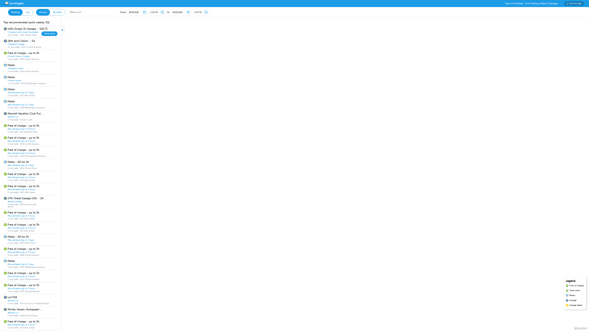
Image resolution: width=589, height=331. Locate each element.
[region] (294, 174)
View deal (49, 33)
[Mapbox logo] (580, 328)
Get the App (575, 3)
